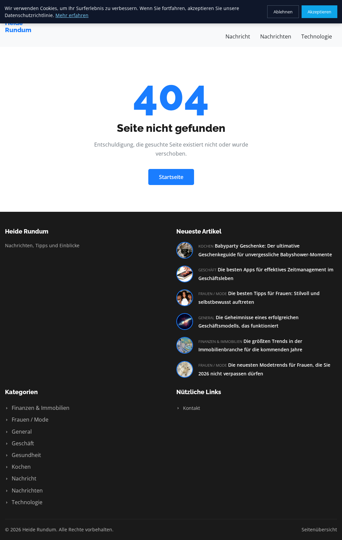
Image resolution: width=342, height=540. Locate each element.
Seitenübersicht (319, 529)
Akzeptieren (319, 12)
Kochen (20, 466)
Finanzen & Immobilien (39, 408)
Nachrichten (275, 36)
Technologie (316, 36)
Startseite (171, 177)
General (21, 431)
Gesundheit (25, 455)
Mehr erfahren (72, 15)
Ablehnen (283, 12)
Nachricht (237, 36)
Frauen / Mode (29, 419)
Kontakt (191, 408)
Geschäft (22, 443)
